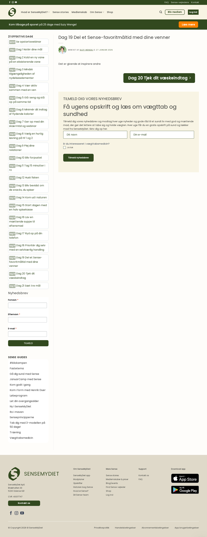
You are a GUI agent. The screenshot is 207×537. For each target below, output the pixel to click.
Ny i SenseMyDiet (20, 406)
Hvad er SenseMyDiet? (34, 12)
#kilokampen (18, 363)
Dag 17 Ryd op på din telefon (25, 236)
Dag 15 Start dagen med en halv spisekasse (28, 207)
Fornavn (13, 300)
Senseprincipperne (22, 417)
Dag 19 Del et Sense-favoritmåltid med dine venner (25, 262)
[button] (160, 12)
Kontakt (195, 2)
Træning (15, 432)
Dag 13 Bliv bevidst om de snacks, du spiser (26, 188)
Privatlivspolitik (101, 527)
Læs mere (188, 24)
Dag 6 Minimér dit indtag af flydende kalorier (28, 112)
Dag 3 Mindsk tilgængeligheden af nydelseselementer (22, 74)
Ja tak (69, 147)
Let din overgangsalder (24, 401)
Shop (110, 12)
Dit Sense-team (81, 494)
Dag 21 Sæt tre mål (25, 286)
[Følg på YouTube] (16, 2)
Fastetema (17, 368)
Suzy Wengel (86, 50)
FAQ (166, 2)
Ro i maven (17, 412)
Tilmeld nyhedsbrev (78, 157)
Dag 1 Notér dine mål (26, 49)
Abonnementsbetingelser (155, 527)
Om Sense (96, 12)
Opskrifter (77, 483)
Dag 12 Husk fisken (24, 177)
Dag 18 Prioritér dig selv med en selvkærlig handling (27, 247)
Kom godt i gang (20, 385)
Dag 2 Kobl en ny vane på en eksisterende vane (26, 60)
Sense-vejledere (180, 2)
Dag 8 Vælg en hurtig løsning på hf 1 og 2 (26, 136)
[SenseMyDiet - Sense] (12, 12)
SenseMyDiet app (81, 475)
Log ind (109, 494)
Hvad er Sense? (80, 491)
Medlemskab (79, 12)
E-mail (12, 329)
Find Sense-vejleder (115, 487)
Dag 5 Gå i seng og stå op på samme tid (26, 100)
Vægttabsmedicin (21, 438)
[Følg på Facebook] (10, 2)
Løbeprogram (18, 395)
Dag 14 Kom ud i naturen (28, 197)
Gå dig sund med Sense (24, 374)
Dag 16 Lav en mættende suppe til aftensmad (22, 221)
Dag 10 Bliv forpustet (26, 157)
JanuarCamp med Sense (25, 379)
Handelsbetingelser (125, 527)
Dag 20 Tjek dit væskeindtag (22, 276)
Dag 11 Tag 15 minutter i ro (27, 168)
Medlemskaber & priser (117, 479)
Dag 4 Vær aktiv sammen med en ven (23, 88)
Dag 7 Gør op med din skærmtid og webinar (26, 124)
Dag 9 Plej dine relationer (21, 148)
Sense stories (61, 12)
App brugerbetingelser (187, 527)
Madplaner (78, 479)
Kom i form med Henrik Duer (28, 390)
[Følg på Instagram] (13, 2)
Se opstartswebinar (25, 42)
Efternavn (14, 315)
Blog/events (112, 483)
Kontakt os (144, 475)
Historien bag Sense (83, 487)
